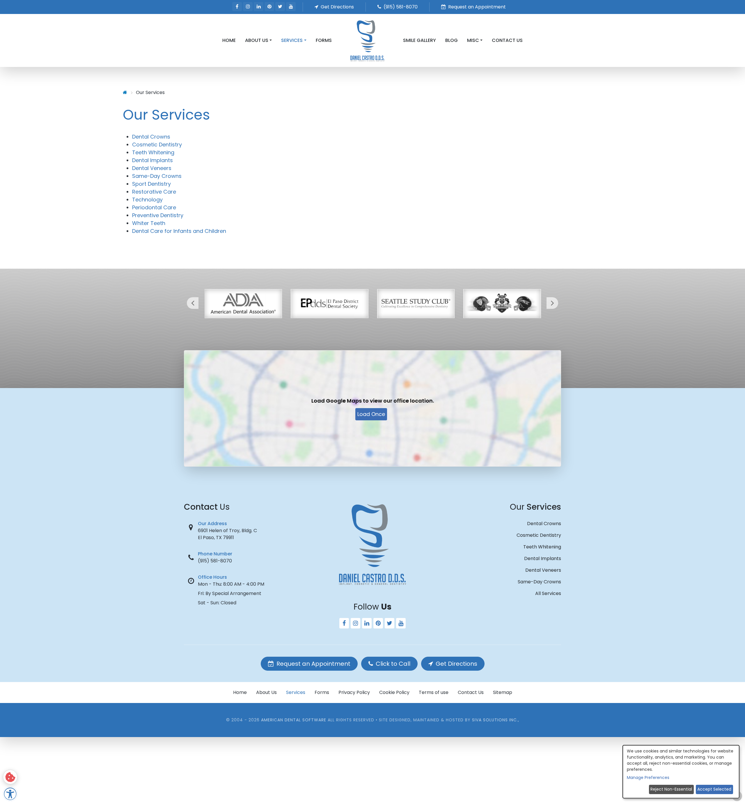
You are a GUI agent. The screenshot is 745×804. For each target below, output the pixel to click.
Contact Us (507, 40)
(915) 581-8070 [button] (400, 6)
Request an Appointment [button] (476, 6)
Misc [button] (473, 40)
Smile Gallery (419, 40)
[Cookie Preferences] (10, 777)
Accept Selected (714, 789)
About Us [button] (256, 40)
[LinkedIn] (258, 6)
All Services (548, 593)
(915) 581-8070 (215, 560)
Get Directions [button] (337, 6)
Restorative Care (154, 191)
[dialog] (681, 771)
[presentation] (192, 303)
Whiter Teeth (148, 223)
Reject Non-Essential (671, 789)
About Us (266, 692)
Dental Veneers (151, 168)
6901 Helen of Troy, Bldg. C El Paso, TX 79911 (227, 534)
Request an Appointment (312, 664)
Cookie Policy (394, 692)
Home (229, 40)
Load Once (371, 414)
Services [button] (292, 40)
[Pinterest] (269, 6)
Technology (147, 199)
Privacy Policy (354, 692)
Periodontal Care (154, 207)
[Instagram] (248, 6)
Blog (451, 40)
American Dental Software (294, 720)
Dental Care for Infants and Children (179, 231)
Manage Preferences (648, 777)
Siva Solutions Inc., (495, 720)
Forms (324, 40)
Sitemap (502, 692)
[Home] (125, 92)
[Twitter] (280, 6)
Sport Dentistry (151, 183)
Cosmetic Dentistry (157, 144)
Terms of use (433, 692)
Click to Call (392, 664)
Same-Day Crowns (157, 176)
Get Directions (455, 664)
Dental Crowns (151, 136)
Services (295, 692)
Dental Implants (152, 160)
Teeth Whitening (153, 152)
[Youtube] (291, 6)
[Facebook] (237, 6)
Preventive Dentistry (157, 215)
